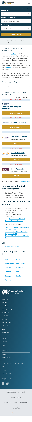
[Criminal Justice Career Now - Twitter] (7, 383)
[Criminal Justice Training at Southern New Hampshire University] (6, 104)
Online (3, 345)
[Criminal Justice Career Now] (8, 3)
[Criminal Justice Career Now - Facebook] (3, 383)
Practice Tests (6, 357)
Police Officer (6, 326)
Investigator (5, 312)
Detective (5, 319)
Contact (4, 370)
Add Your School (6, 373)
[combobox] (16, 14)
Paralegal (4, 302)
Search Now (16, 34)
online (13, 54)
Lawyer (4, 329)
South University (18, 153)
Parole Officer (6, 316)
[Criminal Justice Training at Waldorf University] (6, 137)
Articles (4, 354)
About (3, 366)
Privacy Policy (16, 397)
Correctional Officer (7, 309)
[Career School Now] (16, 413)
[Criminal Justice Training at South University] (6, 154)
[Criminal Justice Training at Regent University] (6, 122)
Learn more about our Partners (22, 97)
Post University (17, 169)
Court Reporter (6, 306)
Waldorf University (19, 137)
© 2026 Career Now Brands (16, 392)
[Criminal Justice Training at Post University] (6, 169)
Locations (4, 342)
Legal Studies (6, 332)
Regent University (18, 123)
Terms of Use (16, 408)
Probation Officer (7, 322)
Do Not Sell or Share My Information (16, 402)
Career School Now (12, 247)
